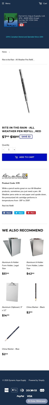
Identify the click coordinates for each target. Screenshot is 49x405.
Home (4, 52)
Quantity (5, 145)
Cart (45, 3)
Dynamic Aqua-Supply (17, 380)
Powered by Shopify (37, 380)
